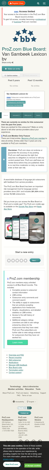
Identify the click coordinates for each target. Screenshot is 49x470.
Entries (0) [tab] (6, 115)
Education (29, 389)
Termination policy (16, 370)
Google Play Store (26, 206)
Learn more (17, 342)
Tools (38, 389)
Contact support (15, 372)
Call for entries (12, 75)
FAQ (18, 395)
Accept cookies (34, 465)
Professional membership (16, 102)
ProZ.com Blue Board (23, 48)
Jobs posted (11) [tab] (16, 115)
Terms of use (27, 395)
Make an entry (13, 68)
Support (43, 393)
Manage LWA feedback (18, 365)
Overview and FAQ (16, 355)
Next (34, 260)
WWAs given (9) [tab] (28, 115)
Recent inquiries (15, 357)
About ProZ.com (8, 393)
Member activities (15, 389)
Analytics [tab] (38, 115)
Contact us (24, 413)
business (17, 21)
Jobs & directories (31, 386)
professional (41, 19)
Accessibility (19, 402)
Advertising (34, 393)
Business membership (14, 105)
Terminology (15, 386)
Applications (13, 362)
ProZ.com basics (22, 393)
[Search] (38, 3)
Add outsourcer (15, 360)
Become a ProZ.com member (33, 138)
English (32, 402)
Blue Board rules (15, 367)
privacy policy (8, 459)
